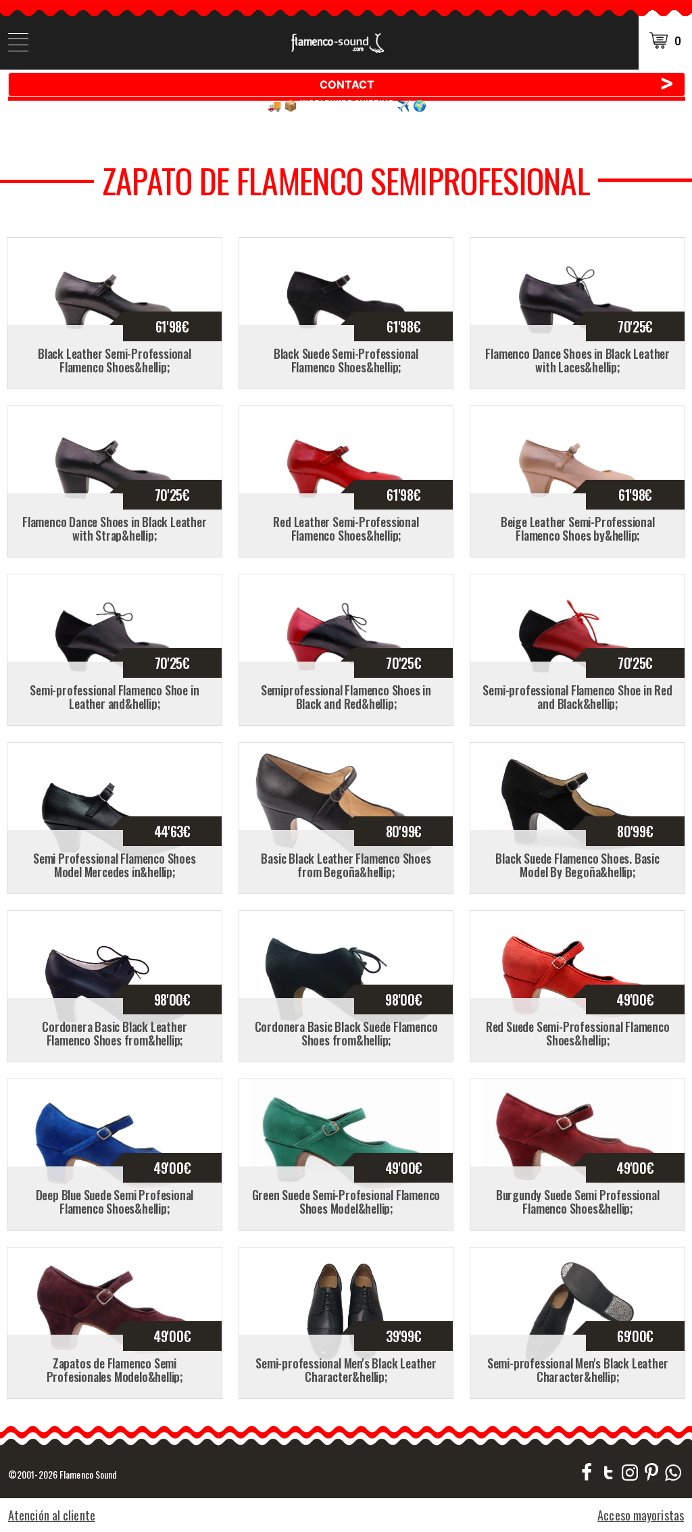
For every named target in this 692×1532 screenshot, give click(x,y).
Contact (497, 83)
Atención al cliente (51, 1515)
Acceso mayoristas (640, 1515)
